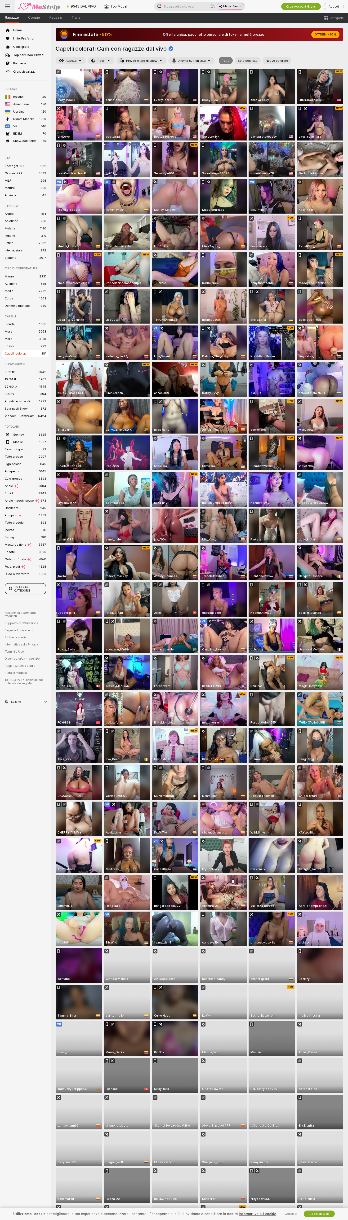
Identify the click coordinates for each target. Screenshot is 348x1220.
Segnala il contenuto (19, 630)
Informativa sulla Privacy (21, 644)
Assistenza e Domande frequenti (20, 614)
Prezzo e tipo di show (141, 60)
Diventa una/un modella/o (22, 658)
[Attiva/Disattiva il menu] (7, 6)
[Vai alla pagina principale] (38, 6)
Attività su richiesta (192, 60)
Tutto (225, 60)
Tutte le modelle (16, 673)
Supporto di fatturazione (21, 623)
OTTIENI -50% (325, 34)
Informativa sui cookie (257, 1214)
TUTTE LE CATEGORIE (22, 588)
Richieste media (16, 637)
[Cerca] (212, 6)
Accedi (334, 6)
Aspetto (71, 60)
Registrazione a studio (20, 665)
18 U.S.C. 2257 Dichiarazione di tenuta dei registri (24, 681)
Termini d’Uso (14, 651)
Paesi (101, 60)
